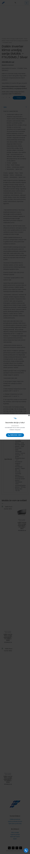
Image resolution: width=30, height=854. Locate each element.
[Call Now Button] (26, 850)
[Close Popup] (29, 415)
